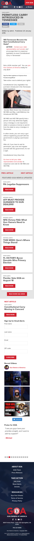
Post (13, 24)
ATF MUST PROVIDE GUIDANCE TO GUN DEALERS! (13, 202)
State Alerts (5, 12)
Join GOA (29, 3)
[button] (5, 457)
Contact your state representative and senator (16, 48)
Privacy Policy (17, 501)
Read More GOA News (17, 294)
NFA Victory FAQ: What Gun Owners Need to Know (15, 222)
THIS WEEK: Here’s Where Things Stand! (16, 241)
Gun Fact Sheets (17, 495)
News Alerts (17, 484)
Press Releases (17, 473)
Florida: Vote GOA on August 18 (14, 279)
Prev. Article (7, 173)
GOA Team (17, 470)
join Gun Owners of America (16, 66)
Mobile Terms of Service (12, 534)
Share (6, 24)
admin (12, 31)
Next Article (27, 173)
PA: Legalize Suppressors (16, 184)
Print (6, 26)
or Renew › (29, 7)
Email (21, 24)
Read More (9, 190)
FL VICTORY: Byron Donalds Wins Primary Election (14, 260)
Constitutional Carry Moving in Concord (14, 308)
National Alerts (8, 197)
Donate (17, 487)
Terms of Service (17, 498)
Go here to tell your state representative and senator (12, 161)
